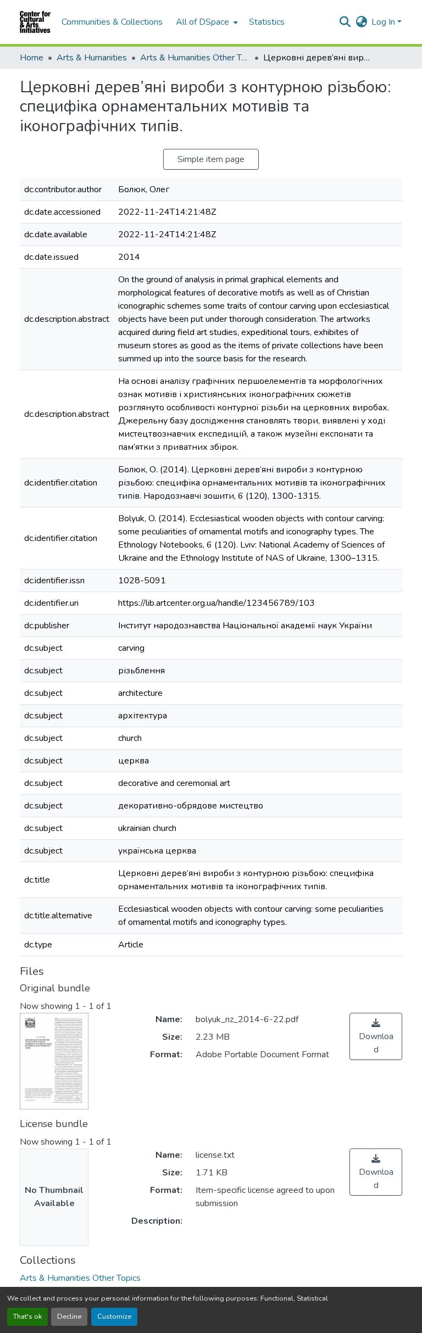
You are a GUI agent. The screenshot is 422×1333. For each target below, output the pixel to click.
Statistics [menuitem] (267, 22)
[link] (375, 1036)
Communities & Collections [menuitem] (112, 22)
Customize (114, 1316)
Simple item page (211, 159)
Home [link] (31, 58)
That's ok (27, 1316)
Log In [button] (384, 22)
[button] (35, 22)
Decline (69, 1316)
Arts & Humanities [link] (92, 58)
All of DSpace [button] (202, 22)
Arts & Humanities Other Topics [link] (195, 58)
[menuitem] (206, 22)
